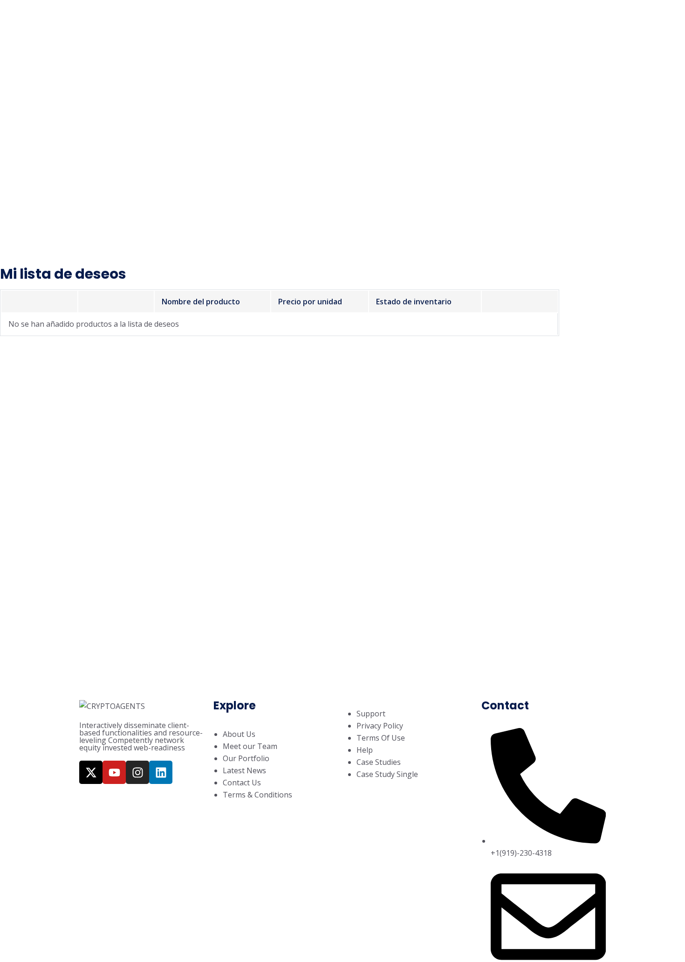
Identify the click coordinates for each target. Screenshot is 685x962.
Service (301, 22)
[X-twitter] (91, 772)
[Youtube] (114, 772)
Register (451, 22)
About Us (251, 22)
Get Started (525, 22)
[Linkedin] (160, 772)
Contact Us (355, 22)
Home (203, 22)
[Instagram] (137, 772)
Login (406, 22)
